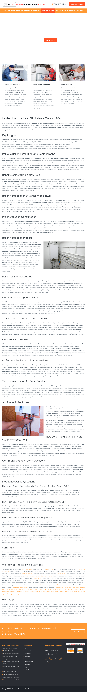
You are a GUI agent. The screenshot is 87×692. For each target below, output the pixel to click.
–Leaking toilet (56, 589)
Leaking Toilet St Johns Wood (10, 659)
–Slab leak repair (59, 591)
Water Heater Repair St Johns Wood (11, 677)
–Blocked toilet (59, 587)
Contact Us (79, 11)
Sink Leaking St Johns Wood (9, 671)
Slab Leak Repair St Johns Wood (10, 674)
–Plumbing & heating (78, 589)
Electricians (71, 11)
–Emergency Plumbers (38, 585)
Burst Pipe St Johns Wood (9, 650)
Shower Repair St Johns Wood (10, 669)
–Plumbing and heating (12, 594)
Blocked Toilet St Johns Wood (10, 648)
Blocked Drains (35, 11)
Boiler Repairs (25, 11)
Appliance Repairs (60, 11)
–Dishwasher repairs (46, 576)
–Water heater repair (71, 591)
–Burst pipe (75, 587)
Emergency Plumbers (14, 11)
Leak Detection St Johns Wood (10, 656)
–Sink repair (50, 591)
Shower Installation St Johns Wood (11, 666)
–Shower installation (23, 591)
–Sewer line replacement (9, 591)
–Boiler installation (26, 569)
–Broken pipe (67, 587)
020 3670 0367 (60, 5)
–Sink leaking (42, 591)
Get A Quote (78, 631)
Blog (26, 667)
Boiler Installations (48, 11)
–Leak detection (47, 589)
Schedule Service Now (77, 4)
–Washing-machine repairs (31, 576)
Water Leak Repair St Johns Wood (11, 679)
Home (4, 11)
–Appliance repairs (26, 574)
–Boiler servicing (48, 569)
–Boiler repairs (61, 574)
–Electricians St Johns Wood (20, 587)
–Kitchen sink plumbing (35, 589)
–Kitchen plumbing (23, 589)
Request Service (50, 40)
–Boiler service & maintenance (63, 585)
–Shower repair (34, 591)
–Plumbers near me (66, 589)
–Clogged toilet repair (12, 589)
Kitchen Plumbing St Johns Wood (11, 653)
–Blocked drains (36, 578)
